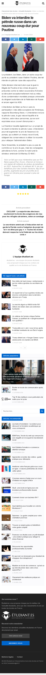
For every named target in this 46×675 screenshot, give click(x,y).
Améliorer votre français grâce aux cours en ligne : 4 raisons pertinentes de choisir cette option (27, 469)
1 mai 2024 (16, 561)
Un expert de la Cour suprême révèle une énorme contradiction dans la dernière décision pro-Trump (27, 295)
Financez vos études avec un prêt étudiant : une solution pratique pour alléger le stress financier (28, 537)
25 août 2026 (17, 300)
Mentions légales (8, 657)
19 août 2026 (17, 333)
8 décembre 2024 (18, 443)
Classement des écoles (9, 11)
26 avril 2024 (17, 572)
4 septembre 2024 (19, 483)
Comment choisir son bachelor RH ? (25, 497)
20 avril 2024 (17, 582)
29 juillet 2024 (18, 500)
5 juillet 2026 (9, 381)
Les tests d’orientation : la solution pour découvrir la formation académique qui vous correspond (26, 426)
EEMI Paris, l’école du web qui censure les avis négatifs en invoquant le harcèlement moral (27, 438)
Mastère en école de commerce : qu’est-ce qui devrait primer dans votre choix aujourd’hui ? (28, 568)
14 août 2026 (17, 342)
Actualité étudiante (25, 11)
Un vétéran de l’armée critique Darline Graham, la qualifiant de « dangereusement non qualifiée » (28, 318)
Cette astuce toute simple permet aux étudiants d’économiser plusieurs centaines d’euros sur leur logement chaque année (22, 376)
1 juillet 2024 (17, 520)
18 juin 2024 (17, 542)
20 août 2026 (17, 323)
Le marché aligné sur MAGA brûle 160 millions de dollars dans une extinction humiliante (26, 307)
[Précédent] (21, 347)
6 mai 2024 (16, 551)
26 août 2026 (17, 288)
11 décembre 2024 (18, 431)
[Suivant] (25, 347)
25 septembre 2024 (19, 473)
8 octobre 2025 (18, 402)
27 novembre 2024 (19, 462)
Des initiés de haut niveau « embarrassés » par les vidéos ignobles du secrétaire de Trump (28, 283)
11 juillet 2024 (18, 511)
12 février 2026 (18, 392)
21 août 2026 (17, 311)
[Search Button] (42, 411)
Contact (20, 657)
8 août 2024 (17, 493)
